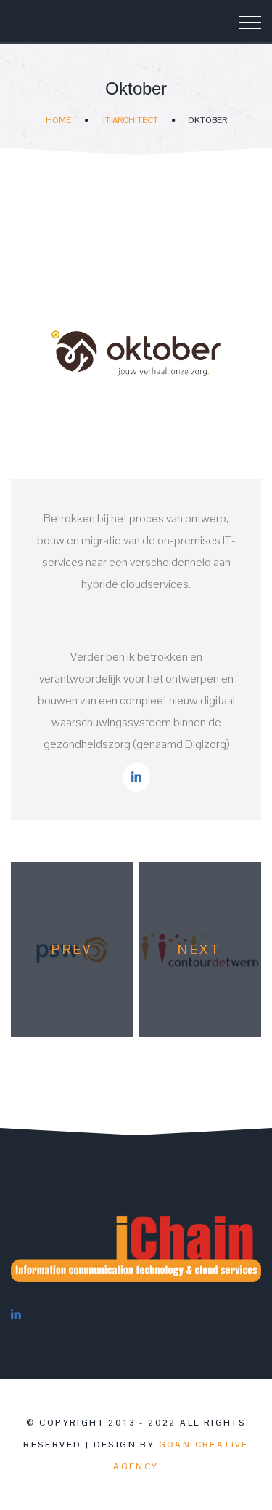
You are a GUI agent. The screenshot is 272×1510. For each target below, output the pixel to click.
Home (58, 120)
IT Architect (130, 120)
